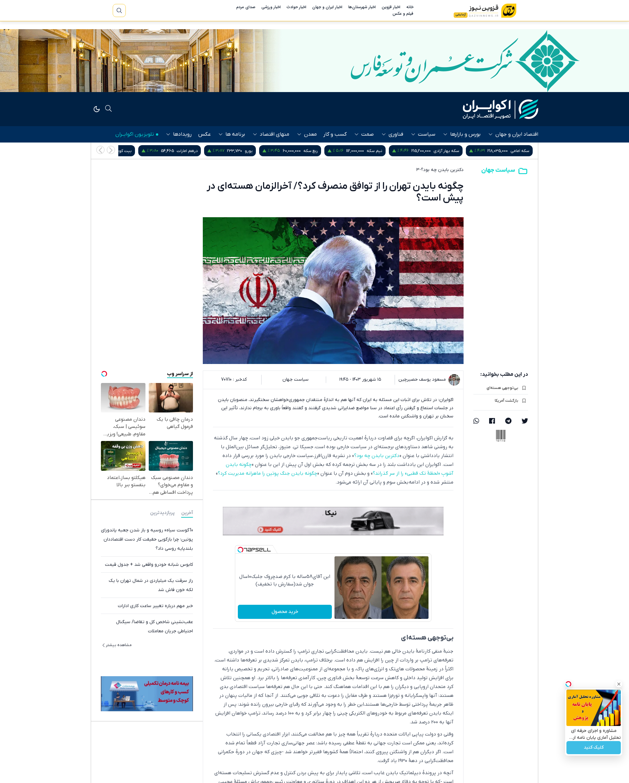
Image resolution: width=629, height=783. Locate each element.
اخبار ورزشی (271, 7)
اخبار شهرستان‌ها (362, 7)
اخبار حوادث (296, 7)
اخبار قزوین (391, 7)
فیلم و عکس (402, 13)
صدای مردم (246, 7)
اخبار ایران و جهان (327, 7)
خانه (409, 7)
